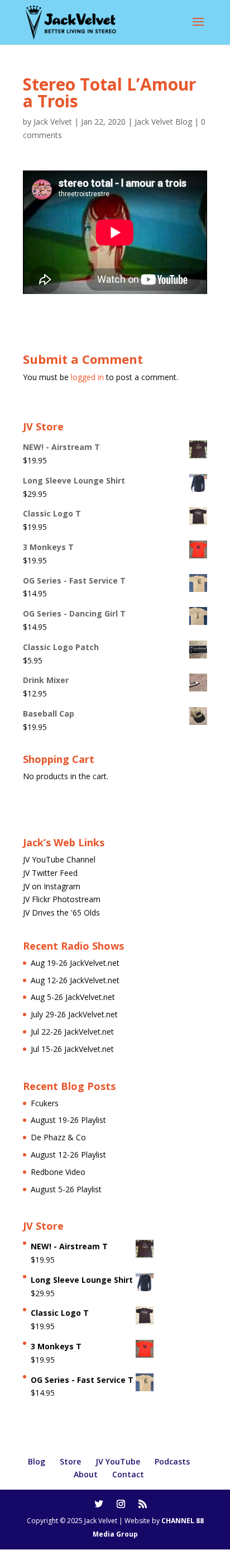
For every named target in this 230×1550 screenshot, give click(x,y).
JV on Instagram (51, 886)
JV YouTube (117, 1461)
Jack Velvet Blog (163, 121)
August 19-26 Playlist (68, 1120)
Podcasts (172, 1461)
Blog (36, 1461)
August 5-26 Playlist (66, 1189)
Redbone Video (58, 1172)
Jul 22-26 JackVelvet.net (72, 1031)
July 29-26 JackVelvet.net (74, 1014)
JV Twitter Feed (50, 873)
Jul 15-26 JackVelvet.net (72, 1049)
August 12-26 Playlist (68, 1154)
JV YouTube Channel (59, 859)
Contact (128, 1474)
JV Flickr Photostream (61, 899)
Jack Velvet (52, 121)
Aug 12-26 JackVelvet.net (75, 980)
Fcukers (45, 1103)
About (86, 1474)
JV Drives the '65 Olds (61, 912)
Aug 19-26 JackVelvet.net (75, 963)
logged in (87, 377)
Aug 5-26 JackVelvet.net (73, 997)
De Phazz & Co (58, 1137)
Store (70, 1461)
